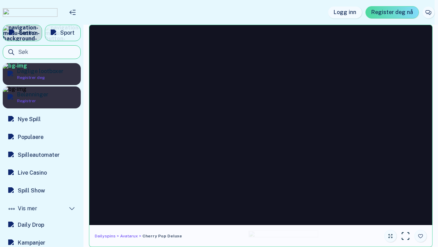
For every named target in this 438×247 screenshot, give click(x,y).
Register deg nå (392, 12)
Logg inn (345, 12)
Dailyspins (105, 236)
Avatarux (129, 236)
